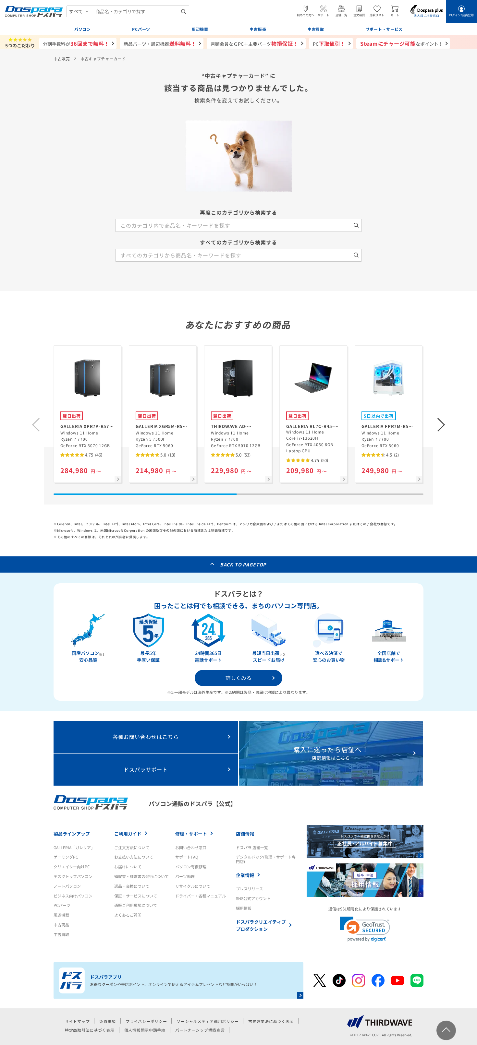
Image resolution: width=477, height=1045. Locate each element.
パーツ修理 (185, 876)
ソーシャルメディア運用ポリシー (207, 1021)
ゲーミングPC (66, 857)
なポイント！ (401, 43)
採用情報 (243, 908)
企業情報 (245, 875)
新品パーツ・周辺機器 (160, 43)
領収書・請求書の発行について (141, 876)
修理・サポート (191, 833)
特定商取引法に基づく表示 (90, 1030)
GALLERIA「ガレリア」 (74, 847)
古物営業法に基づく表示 (271, 1021)
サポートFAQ (186, 857)
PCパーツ (62, 905)
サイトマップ (77, 1021)
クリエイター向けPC (72, 866)
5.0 (167, 455)
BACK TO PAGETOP (243, 564)
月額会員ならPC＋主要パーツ (254, 43)
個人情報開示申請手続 (144, 1030)
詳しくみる (238, 678)
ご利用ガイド (127, 833)
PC (329, 43)
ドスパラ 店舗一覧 (252, 847)
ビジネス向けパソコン (73, 895)
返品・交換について (131, 886)
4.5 (392, 455)
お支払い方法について (133, 857)
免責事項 (107, 1021)
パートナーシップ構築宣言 (200, 1030)
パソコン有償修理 (190, 866)
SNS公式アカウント (253, 898)
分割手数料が (76, 43)
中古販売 (62, 58)
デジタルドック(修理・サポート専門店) (266, 859)
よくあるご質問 (127, 915)
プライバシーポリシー (146, 1021)
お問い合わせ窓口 (190, 847)
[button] (441, 425)
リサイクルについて (192, 886)
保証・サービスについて (135, 895)
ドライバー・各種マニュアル (200, 895)
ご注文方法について (131, 847)
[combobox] (140, 11)
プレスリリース (249, 888)
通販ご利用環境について (135, 905)
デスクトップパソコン (73, 876)
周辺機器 (61, 915)
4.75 (93, 455)
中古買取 (61, 934)
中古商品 (61, 924)
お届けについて (127, 866)
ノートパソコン (67, 886)
